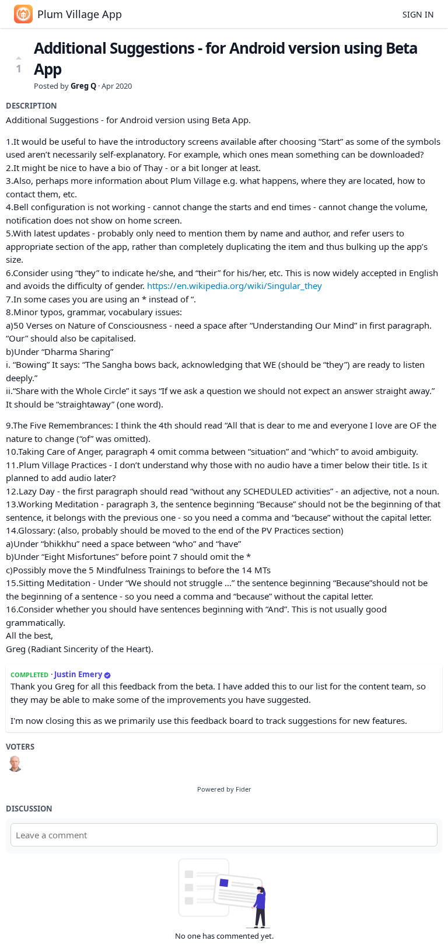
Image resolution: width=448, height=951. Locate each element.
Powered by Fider (224, 789)
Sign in (418, 14)
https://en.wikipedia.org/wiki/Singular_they (234, 285)
